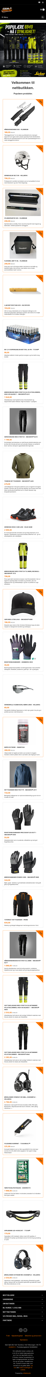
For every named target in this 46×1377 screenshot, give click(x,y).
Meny (6, 17)
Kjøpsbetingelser (17, 1336)
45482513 (12, 1347)
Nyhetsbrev (24, 1340)
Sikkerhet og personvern (33, 1336)
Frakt (8, 1336)
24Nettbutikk (27, 1373)
